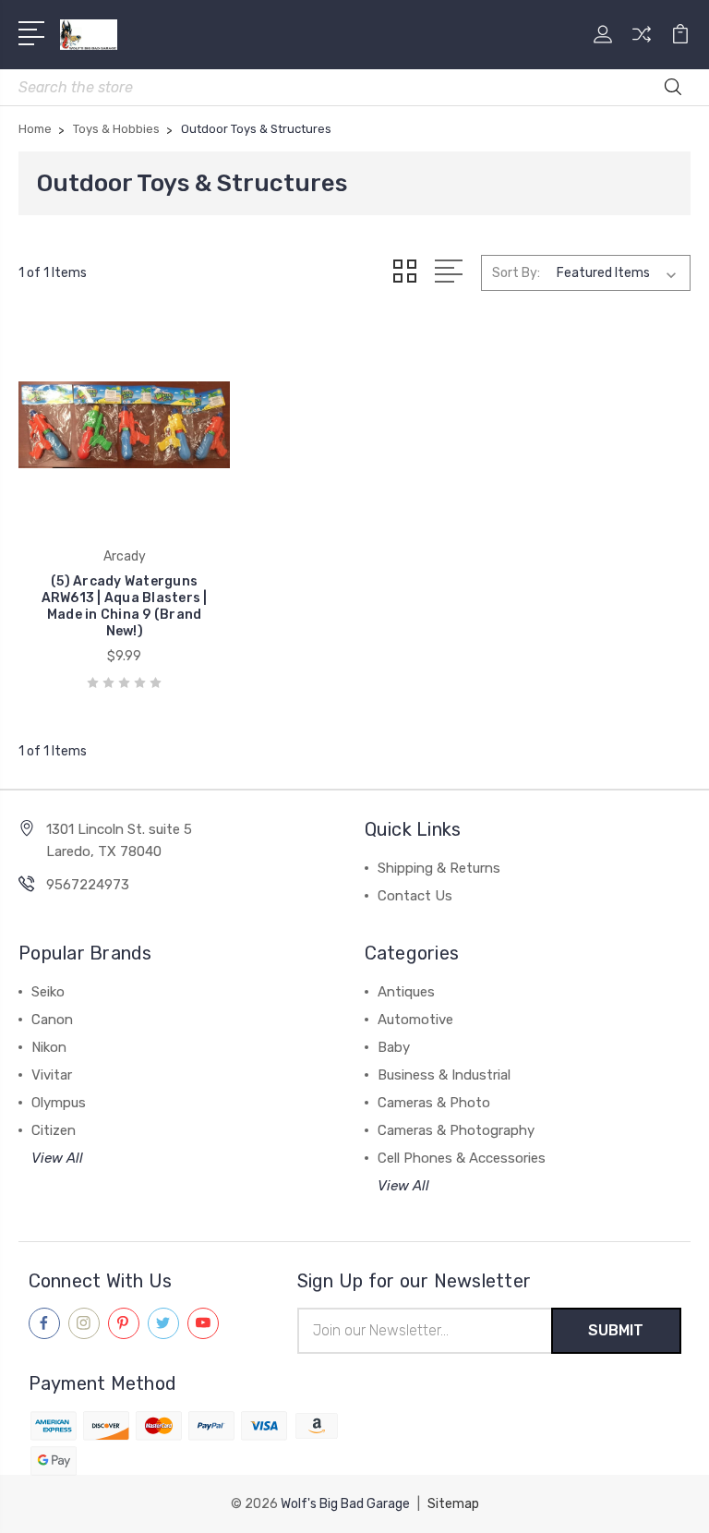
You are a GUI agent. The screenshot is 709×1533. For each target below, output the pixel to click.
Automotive (415, 1019)
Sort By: (516, 273)
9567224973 (87, 884)
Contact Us (415, 895)
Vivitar (51, 1075)
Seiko (48, 992)
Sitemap (453, 1504)
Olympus (58, 1102)
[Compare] (641, 45)
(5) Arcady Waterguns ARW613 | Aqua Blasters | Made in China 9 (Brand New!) (125, 606)
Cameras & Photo (434, 1102)
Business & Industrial (444, 1075)
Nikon (48, 1047)
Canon (52, 1019)
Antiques (406, 992)
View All (57, 1158)
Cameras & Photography (456, 1130)
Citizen (53, 1130)
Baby (394, 1047)
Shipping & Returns (439, 868)
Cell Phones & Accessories (462, 1158)
